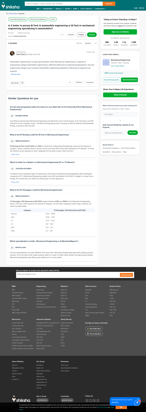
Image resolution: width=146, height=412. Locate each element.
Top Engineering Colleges (44, 293)
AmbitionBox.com (41, 382)
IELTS (62, 343)
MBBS (87, 315)
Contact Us (15, 379)
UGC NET (113, 301)
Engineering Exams (42, 298)
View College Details (117, 66)
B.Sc (86, 295)
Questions (106, 152)
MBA (13, 290)
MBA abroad (64, 328)
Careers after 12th (17, 323)
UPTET (112, 298)
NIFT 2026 (39, 337)
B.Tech (52, 19)
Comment (89, 82)
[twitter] (97, 400)
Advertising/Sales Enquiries (69, 368)
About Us (15, 365)
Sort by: (79, 43)
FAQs (13, 376)
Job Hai (38, 388)
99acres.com (40, 376)
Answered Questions (114, 73)
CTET (111, 295)
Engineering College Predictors (46, 307)
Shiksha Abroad (41, 385)
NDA (111, 315)
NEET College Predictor (43, 346)
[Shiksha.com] (11, 5)
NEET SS (64, 295)
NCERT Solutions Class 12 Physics (23, 348)
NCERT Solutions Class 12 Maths (22, 346)
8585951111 (43, 400)
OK (121, 407)
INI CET (63, 301)
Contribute (65, 396)
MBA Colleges (16, 295)
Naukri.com (39, 368)
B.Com (87, 293)
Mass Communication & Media (94, 313)
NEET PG (64, 293)
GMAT (63, 337)
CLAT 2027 (39, 340)
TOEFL (63, 346)
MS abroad (64, 331)
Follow (81, 35)
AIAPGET (64, 307)
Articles (14, 334)
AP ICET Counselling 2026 (44, 326)
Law (86, 310)
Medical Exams (65, 315)
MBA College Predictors (19, 313)
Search (109, 4)
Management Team (18, 368)
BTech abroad (65, 326)
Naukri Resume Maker (43, 371)
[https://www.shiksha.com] (7, 13)
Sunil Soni (20, 54)
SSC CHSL (113, 310)
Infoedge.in (39, 365)
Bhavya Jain (20, 247)
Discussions (116, 152)
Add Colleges (65, 371)
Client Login (64, 365)
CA (86, 301)
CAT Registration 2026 (43, 331)
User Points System (128, 148)
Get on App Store (95, 334)
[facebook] (94, 400)
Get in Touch (41, 396)
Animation (88, 290)
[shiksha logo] (21, 398)
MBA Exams (15, 301)
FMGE (63, 304)
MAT (13, 307)
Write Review (68, 400)
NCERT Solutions (17, 343)
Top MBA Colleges (17, 293)
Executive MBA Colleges (19, 298)
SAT (62, 340)
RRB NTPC (113, 293)
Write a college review (19, 331)
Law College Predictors (19, 337)
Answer (92, 35)
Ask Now (132, 133)
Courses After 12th (17, 326)
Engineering (40, 290)
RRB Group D (114, 290)
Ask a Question (16, 328)
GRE (62, 334)
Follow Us (89, 396)
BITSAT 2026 (40, 348)
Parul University (41, 334)
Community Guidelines (111, 148)
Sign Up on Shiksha (120, 32)
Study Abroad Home (67, 323)
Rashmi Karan (21, 116)
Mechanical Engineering (38, 19)
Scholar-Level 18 (33, 54)
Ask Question (126, 275)
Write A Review (120, 95)
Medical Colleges (66, 313)
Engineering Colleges (43, 295)
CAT (13, 304)
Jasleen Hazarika (23, 168)
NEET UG (64, 290)
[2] (136, 402)
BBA (86, 298)
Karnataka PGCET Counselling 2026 (47, 323)
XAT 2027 (39, 343)
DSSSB (112, 304)
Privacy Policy (102, 407)
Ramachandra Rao (20, 36)
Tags (124, 152)
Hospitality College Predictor (21, 340)
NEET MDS (64, 298)
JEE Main (39, 301)
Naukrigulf (39, 373)
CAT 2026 (39, 328)
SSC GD (112, 313)
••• (62, 35)
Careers (14, 371)
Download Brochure (130, 80)
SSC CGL (113, 307)
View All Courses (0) (111, 80)
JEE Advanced (40, 304)
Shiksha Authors (17, 373)
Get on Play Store (95, 329)
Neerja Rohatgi (22, 141)
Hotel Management (91, 307)
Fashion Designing (91, 304)
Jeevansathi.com (41, 379)
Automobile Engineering (18, 19)
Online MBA (15, 310)
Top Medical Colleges (67, 310)
